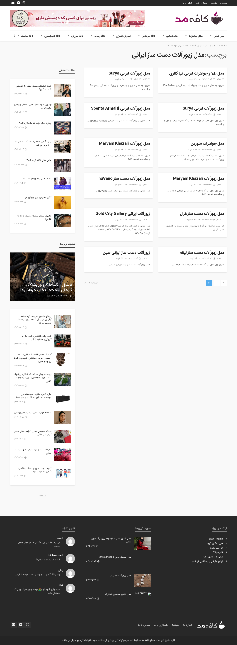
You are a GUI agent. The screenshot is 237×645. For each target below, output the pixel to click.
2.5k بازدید (193, 114)
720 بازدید (51, 296)
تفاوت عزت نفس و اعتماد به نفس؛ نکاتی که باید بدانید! (34, 470)
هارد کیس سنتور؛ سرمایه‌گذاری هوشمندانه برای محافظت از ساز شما (33, 396)
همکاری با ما (201, 3)
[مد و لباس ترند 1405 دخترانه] (62, 183)
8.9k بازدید (193, 79)
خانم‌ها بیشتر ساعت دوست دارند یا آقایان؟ (34, 217)
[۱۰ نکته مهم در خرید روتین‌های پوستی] (62, 417)
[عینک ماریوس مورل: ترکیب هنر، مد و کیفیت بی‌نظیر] (62, 436)
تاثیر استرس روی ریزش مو (38, 197)
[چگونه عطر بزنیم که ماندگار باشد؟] (62, 128)
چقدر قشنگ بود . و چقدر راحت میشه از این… (37, 575)
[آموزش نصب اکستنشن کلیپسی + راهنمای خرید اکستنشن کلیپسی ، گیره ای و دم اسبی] (62, 359)
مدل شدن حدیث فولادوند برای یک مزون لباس (111, 540)
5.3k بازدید (192, 219)
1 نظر (145, 79)
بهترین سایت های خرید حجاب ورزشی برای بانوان (32, 106)
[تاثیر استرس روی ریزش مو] (62, 202)
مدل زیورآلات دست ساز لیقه (202, 252)
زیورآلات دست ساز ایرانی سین (126, 252)
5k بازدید (119, 258)
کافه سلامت (27, 36)
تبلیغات (214, 3)
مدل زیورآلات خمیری (121, 575)
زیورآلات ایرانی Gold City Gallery (123, 213)
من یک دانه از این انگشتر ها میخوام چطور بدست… (39, 545)
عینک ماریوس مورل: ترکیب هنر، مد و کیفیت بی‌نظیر (32, 433)
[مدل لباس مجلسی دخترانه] (142, 594)
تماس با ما (187, 3)
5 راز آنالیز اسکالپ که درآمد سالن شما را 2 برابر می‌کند (32, 143)
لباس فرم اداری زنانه (213, 557)
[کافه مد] (199, 18)
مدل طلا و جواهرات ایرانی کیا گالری (196, 73)
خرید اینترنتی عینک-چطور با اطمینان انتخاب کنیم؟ (33, 87)
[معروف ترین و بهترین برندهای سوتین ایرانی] (62, 454)
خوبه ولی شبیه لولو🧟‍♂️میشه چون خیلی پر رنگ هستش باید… (37, 591)
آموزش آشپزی (123, 36)
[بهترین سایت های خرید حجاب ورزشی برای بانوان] (62, 109)
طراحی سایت (216, 548)
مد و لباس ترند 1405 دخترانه (37, 178)
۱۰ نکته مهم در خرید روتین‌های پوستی (32, 412)
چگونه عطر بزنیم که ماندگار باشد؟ (35, 123)
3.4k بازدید (119, 184)
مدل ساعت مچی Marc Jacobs (115, 557)
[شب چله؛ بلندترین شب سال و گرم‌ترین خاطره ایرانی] (62, 340)
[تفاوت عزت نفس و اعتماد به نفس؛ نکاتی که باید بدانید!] (62, 473)
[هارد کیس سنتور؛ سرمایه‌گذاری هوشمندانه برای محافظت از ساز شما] (62, 399)
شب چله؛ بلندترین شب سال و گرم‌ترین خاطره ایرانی (36, 337)
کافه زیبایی (172, 36)
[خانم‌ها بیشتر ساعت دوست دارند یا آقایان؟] (62, 220)
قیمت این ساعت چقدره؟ (48, 560)
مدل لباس (218, 36)
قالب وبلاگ (217, 552)
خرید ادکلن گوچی (214, 543)
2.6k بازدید (119, 79)
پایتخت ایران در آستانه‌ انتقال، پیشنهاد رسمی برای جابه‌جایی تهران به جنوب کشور (32, 378)
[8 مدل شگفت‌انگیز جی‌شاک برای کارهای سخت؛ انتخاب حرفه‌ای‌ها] (42, 276)
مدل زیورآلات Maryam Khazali (124, 143)
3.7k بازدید (192, 149)
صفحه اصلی (221, 46)
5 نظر (218, 219)
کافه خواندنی (148, 36)
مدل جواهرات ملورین (207, 143)
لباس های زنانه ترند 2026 (38, 160)
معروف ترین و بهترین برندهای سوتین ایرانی (33, 451)
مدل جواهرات (196, 36)
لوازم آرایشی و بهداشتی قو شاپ (207, 561)
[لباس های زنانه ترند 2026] (62, 165)
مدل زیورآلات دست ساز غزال (202, 213)
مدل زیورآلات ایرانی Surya (129, 73)
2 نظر (145, 219)
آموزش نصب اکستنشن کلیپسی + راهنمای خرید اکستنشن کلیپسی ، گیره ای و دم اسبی (32, 358)
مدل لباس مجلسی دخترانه (118, 594)
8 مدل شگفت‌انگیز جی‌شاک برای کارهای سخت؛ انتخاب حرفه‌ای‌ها (46, 288)
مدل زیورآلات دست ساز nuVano (124, 178)
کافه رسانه (99, 36)
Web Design (216, 539)
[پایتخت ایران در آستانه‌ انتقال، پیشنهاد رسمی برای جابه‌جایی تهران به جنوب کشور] (62, 379)
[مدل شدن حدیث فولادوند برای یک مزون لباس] (142, 543)
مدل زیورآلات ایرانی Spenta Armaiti (120, 108)
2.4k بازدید (193, 184)
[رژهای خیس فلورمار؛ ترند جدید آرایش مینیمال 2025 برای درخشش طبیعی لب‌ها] (62, 321)
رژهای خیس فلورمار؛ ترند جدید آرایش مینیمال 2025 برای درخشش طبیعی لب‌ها (34, 320)
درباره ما (223, 3)
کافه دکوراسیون (52, 36)
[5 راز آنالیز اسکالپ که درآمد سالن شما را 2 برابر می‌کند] (62, 146)
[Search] (13, 36)
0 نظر (219, 79)
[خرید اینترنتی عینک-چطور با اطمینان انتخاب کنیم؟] (62, 90)
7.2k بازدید (192, 258)
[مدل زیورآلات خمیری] (142, 580)
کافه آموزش (77, 36)
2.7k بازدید (118, 114)
